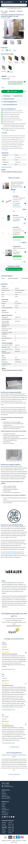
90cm (3, 50)
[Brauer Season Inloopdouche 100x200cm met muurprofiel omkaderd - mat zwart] (14, 29)
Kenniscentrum (5, 813)
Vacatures (4, 811)
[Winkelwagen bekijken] (26, 2)
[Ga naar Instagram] (9, 817)
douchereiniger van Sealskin (11, 553)
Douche (6, 11)
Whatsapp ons (7, 785)
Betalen (3, 791)
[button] (3, 29)
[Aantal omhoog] (11, 87)
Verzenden (4, 793)
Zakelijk (3, 805)
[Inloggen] (21, 2)
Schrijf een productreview (14, 774)
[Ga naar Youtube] (13, 817)
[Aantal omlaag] (6, 87)
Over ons (4, 803)
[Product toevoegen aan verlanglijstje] (25, 91)
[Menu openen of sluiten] (2, 2)
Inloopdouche (19, 11)
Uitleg (8, 347)
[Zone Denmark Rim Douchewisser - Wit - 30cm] (8, 233)
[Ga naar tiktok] (3, 817)
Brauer (3, 278)
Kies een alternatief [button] (17, 206)
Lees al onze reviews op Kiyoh (13, 625)
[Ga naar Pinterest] (11, 817)
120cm (14, 50)
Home (2, 11)
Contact (3, 806)
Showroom (4, 808)
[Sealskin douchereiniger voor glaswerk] (8, 252)
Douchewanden (12, 11)
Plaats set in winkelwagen (15, 269)
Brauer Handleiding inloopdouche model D (12, 171)
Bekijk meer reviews (15, 746)
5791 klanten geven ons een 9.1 (15, 8)
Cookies (13, 840)
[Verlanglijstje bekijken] (23, 2)
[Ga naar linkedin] (5, 817)
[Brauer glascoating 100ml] (8, 218)
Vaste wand (4, 12)
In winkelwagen (13, 91)
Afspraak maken (5, 809)
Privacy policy (18, 840)
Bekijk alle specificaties (6, 167)
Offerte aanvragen (6, 796)
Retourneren (4, 795)
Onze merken (5, 814)
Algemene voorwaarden (6, 840)
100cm (9, 50)
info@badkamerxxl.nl (8, 786)
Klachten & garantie (6, 798)
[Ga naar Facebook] (7, 817)
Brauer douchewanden (13, 278)
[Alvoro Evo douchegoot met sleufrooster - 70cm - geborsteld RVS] (8, 201)
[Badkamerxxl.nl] (9, 2)
